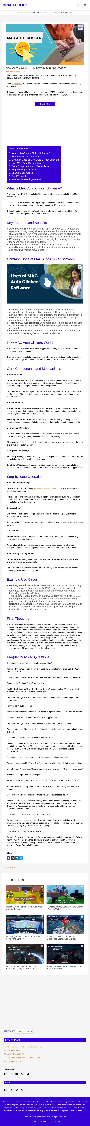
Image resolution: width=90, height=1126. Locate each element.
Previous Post (9, 868)
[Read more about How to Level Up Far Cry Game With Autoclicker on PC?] (65, 954)
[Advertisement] (45, 124)
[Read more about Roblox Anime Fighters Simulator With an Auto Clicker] (24, 894)
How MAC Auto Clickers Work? (28, 163)
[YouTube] (16, 1075)
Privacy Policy (48, 1121)
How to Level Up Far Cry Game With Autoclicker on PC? (64, 967)
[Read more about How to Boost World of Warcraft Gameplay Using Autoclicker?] (24, 954)
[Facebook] (5, 1075)
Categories (9, 1031)
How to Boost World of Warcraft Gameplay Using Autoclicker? (21, 967)
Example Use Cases (22, 173)
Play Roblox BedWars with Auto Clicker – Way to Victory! (65, 908)
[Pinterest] (22, 1075)
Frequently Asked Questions (26, 179)
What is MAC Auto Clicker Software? (31, 153)
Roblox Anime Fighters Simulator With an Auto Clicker (24, 908)
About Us (28, 1121)
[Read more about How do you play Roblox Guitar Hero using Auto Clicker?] (24, 924)
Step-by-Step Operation (24, 169)
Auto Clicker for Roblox (12, 1061)
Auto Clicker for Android (12, 1050)
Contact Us (38, 1121)
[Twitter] (27, 1075)
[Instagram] (11, 1075)
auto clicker (17, 84)
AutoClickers (10, 72)
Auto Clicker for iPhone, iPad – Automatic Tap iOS (22, 1058)
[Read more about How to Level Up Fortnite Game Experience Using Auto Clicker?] (65, 924)
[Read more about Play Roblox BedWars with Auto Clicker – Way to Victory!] (65, 894)
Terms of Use (60, 1121)
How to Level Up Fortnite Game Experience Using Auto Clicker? (61, 937)
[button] (78, 5)
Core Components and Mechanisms (30, 166)
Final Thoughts (19, 176)
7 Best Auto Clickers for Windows (16, 1054)
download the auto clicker (45, 488)
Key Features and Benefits (25, 156)
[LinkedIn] (11, 1091)
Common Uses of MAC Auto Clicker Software (35, 159)
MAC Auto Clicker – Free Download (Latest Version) (23, 1047)
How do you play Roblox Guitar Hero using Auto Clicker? (23, 937)
